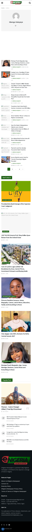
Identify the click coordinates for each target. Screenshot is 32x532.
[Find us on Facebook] (1, 525)
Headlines (5, 231)
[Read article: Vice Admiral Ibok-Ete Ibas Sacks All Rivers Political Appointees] (5, 141)
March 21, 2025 (15, 165)
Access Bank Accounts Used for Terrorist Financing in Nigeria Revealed (19, 159)
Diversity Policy (6, 486)
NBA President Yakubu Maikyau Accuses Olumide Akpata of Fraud (17, 417)
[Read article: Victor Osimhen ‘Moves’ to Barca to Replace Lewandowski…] (5, 118)
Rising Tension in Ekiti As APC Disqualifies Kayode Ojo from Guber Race (20, 96)
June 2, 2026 (5, 208)
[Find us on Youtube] (9, 525)
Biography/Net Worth (9, 296)
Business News (7, 200)
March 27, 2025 (15, 135)
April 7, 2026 (25, 78)
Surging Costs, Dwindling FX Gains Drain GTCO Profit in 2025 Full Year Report (20, 74)
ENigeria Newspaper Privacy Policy (11, 489)
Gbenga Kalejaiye (16, 67)
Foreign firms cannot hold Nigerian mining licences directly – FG (17, 433)
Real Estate (6, 263)
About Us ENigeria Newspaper (10, 481)
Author (7, 8)
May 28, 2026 (25, 67)
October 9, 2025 (16, 103)
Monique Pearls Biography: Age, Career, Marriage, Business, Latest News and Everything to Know (20, 63)
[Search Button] (30, 2)
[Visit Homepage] (16, 3)
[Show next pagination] (22, 169)
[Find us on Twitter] (4, 525)
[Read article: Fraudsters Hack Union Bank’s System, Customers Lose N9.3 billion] (5, 108)
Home (2, 8)
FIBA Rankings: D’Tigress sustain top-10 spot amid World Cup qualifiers (18, 425)
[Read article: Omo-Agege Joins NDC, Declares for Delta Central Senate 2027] (16, 321)
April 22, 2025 (25, 110)
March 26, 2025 (15, 144)
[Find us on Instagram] (6, 525)
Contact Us (4, 483)
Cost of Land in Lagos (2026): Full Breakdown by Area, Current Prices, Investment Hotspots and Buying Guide (14, 269)
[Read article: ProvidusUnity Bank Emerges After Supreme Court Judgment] (16, 191)
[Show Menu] (2, 2)
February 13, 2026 (16, 91)
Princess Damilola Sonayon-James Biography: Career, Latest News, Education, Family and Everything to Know (15, 302)
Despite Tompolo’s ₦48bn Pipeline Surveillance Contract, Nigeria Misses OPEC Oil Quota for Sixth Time (21, 85)
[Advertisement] (16, 44)
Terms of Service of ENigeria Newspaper (13, 491)
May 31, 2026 (5, 307)
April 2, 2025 (25, 120)
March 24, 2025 (15, 154)
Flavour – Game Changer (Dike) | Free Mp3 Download (11, 408)
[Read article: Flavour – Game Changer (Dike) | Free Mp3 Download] (16, 393)
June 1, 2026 (5, 240)
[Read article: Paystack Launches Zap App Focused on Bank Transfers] (5, 150)
